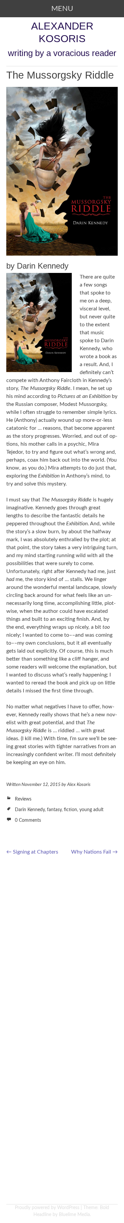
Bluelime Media (74, 1214)
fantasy (54, 809)
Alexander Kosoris (62, 32)
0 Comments (28, 820)
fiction (70, 809)
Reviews (23, 799)
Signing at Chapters (32, 852)
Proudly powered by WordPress (47, 1207)
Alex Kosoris (79, 784)
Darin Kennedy (30, 809)
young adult (91, 809)
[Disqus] (62, 947)
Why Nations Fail (94, 852)
